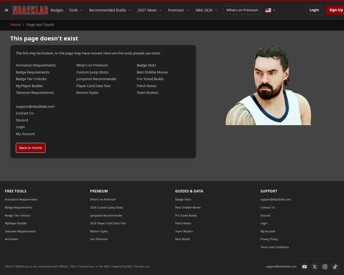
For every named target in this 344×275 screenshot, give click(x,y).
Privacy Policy (269, 239)
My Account (25, 133)
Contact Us (25, 113)
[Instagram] (325, 267)
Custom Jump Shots (92, 72)
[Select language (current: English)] (270, 10)
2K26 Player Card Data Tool (108, 223)
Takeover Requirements (35, 92)
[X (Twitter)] (315, 267)
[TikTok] (335, 267)
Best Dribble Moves (152, 72)
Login (314, 10)
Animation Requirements (36, 65)
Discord (22, 120)
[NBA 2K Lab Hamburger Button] (6, 10)
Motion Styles (87, 92)
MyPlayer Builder (29, 85)
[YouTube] (304, 267)
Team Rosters (147, 92)
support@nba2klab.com (35, 106)
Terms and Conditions (274, 247)
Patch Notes (146, 85)
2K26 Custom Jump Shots (106, 207)
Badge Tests (146, 65)
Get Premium (99, 239)
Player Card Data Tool (93, 85)
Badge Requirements (32, 72)
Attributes (11, 239)
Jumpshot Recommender (96, 78)
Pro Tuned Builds (150, 78)
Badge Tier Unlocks (31, 78)
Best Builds (182, 239)
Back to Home (30, 147)
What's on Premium (242, 10)
